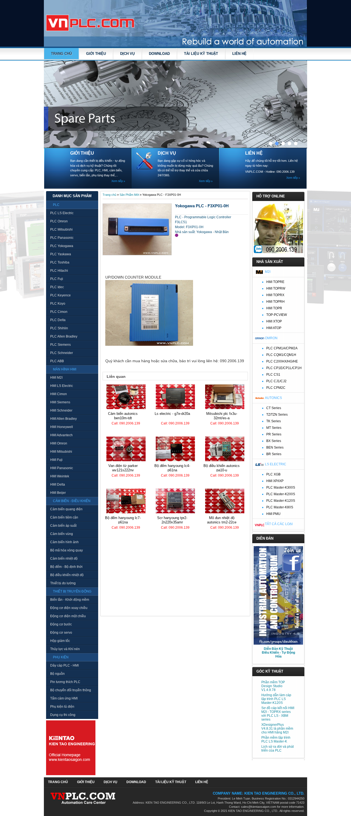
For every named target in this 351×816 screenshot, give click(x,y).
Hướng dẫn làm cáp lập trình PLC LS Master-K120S (276, 699)
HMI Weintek (59, 476)
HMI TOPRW (275, 288)
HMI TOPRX (275, 295)
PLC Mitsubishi (61, 229)
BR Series (273, 454)
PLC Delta (58, 320)
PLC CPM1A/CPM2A (282, 348)
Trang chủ (61, 54)
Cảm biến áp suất (63, 526)
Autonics (273, 398)
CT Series (273, 408)
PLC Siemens (60, 345)
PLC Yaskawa (60, 254)
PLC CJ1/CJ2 (276, 381)
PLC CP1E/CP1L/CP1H (284, 368)
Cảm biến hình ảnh (64, 542)
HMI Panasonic (61, 468)
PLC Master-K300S (280, 487)
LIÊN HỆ (239, 54)
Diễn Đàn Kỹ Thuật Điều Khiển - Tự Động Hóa (278, 652)
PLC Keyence (60, 295)
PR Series (273, 434)
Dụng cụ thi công (62, 715)
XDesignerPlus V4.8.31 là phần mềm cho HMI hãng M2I (277, 728)
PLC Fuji (56, 279)
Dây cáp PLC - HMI (64, 665)
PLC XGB (273, 474)
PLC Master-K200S (280, 494)
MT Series (273, 428)
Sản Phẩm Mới (129, 194)
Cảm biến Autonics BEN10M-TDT (123, 416)
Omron (271, 338)
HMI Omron (58, 443)
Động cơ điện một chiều (68, 616)
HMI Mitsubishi (61, 452)
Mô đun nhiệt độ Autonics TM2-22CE (221, 520)
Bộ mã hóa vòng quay (66, 550)
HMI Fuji (56, 460)
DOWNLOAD (159, 54)
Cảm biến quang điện (66, 509)
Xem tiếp (117, 181)
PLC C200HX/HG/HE (282, 361)
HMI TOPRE (275, 282)
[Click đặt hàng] (176, 235)
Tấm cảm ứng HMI (64, 698)
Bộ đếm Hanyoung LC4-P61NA (172, 468)
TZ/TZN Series (277, 414)
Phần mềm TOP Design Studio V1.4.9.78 (273, 686)
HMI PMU (273, 514)
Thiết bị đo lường (63, 583)
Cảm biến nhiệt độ (64, 558)
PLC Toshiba (59, 262)
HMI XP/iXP (275, 481)
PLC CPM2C (275, 388)
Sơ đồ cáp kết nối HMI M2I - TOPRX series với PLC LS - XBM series (277, 713)
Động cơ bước (61, 624)
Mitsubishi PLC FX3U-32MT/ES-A (221, 416)
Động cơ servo (61, 632)
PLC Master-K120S (280, 501)
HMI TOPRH (275, 302)
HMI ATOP (273, 328)
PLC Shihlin (59, 328)
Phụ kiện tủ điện (62, 707)
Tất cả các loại (279, 524)
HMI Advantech (61, 435)
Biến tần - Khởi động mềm (69, 600)
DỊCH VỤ (127, 54)
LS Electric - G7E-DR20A (172, 414)
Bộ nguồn (57, 674)
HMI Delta (57, 484)
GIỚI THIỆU (96, 54)
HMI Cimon (58, 394)
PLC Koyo (57, 303)
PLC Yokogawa (61, 246)
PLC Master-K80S (279, 507)
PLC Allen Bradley (63, 336)
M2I (267, 272)
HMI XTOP (274, 321)
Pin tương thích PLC (65, 682)
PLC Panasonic (61, 238)
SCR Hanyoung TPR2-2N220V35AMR (172, 520)
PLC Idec (57, 287)
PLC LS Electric (61, 213)
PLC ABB (57, 361)
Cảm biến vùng (61, 534)
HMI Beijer (58, 493)
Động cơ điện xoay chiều (68, 608)
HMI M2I (56, 377)
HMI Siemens (60, 402)
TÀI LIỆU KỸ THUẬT (201, 54)
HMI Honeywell (61, 427)
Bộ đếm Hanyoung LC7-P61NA (123, 520)
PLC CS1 (273, 374)
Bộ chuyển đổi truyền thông (70, 690)
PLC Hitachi (59, 271)
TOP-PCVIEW (276, 315)
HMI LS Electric (61, 386)
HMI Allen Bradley (63, 419)
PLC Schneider (61, 353)
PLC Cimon (58, 312)
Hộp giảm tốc (60, 641)
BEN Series (275, 447)
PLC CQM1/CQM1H (281, 355)
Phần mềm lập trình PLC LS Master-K (275, 739)
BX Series (273, 441)
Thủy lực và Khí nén (65, 649)
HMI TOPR (274, 308)
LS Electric (275, 464)
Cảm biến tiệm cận (64, 517)
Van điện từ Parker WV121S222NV (123, 468)
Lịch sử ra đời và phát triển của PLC (277, 748)
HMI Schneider (61, 410)
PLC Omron (59, 221)
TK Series (273, 421)
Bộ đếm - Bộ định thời (66, 567)
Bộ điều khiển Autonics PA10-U (221, 468)
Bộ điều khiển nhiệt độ (67, 575)
